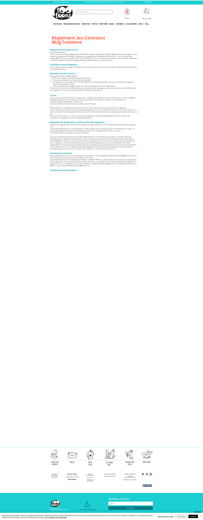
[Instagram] (150, 474)
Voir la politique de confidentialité (56, 517)
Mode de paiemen (90, 474)
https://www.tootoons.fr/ (100, 125)
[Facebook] (146, 474)
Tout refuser (181, 516)
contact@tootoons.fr (81, 166)
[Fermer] (200, 516)
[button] (127, 12)
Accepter (193, 516)
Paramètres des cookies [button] (166, 516)
